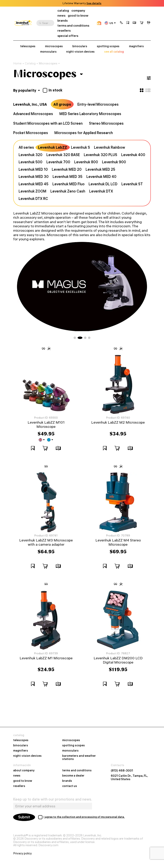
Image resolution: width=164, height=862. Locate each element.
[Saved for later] (128, 23)
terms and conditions (73, 25)
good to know (78, 15)
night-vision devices (80, 51)
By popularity (25, 90)
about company (24, 770)
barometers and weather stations (79, 757)
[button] (121, 23)
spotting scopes (108, 46)
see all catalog (114, 51)
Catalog (30, 63)
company (78, 10)
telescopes (27, 46)
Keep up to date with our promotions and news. (52, 799)
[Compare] (134, 23)
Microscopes (48, 63)
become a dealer (73, 775)
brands (62, 20)
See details (93, 3)
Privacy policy (22, 853)
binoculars (79, 46)
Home (17, 63)
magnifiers (136, 46)
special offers (67, 36)
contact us (69, 786)
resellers (64, 30)
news (61, 15)
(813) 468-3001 (122, 770)
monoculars (48, 51)
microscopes (54, 46)
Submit (24, 817)
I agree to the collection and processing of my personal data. (84, 817)
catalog (63, 10)
